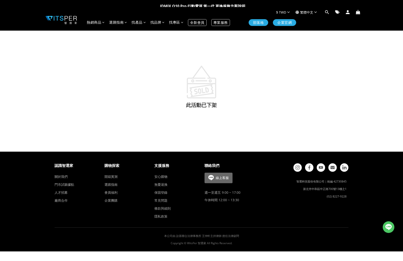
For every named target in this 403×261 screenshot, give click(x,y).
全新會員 (197, 22)
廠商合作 (61, 200)
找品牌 (155, 23)
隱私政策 (160, 216)
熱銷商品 (94, 23)
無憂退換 (160, 184)
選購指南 (116, 23)
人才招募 (61, 192)
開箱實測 (111, 176)
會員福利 (111, 192)
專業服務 (220, 22)
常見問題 (160, 200)
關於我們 (61, 176)
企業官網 (284, 22)
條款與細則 (162, 208)
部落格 (258, 22)
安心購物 (160, 176)
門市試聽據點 (64, 184)
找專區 (174, 23)
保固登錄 (160, 192)
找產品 (137, 23)
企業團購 (111, 200)
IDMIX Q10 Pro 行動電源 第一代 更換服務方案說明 (202, 6)
